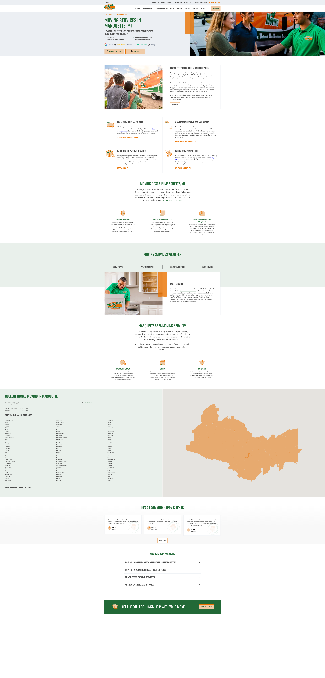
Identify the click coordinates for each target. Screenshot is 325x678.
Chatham (7, 448)
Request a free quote (115, 51)
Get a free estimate (206, 607)
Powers (109, 430)
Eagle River (8, 467)
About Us (188, 2)
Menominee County (62, 465)
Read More (162, 540)
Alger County (9, 420)
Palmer (109, 422)
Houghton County (61, 437)
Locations (179, 2)
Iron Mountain (60, 441)
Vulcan (109, 469)
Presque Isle (110, 432)
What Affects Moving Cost (162, 219)
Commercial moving (177, 267)
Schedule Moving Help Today (127, 137)
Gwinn (58, 428)
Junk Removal (148, 8)
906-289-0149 (215, 2)
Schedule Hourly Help (183, 168)
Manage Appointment (201, 2)
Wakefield (110, 471)
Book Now (216, 8)
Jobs (154, 2)
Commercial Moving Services (185, 141)
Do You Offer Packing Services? (140, 577)
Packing (162, 368)
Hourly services (207, 267)
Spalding (109, 461)
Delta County (9, 459)
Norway (58, 480)
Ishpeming (59, 446)
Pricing (187, 8)
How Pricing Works (123, 219)
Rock (108, 445)
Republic (109, 443)
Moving (137, 8)
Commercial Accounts (166, 2)
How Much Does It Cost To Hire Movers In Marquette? (150, 562)
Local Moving (118, 267)
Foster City (8, 474)
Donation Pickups (161, 8)
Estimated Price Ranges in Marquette (202, 220)
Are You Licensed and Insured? (139, 584)
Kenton (58, 448)
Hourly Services (176, 8)
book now (175, 104)
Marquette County (61, 461)
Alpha (6, 422)
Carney (7, 439)
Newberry (59, 476)
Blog (203, 8)
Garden (7, 478)
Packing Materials (123, 368)
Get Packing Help (123, 168)
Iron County (59, 439)
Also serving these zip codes (18, 487)
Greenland (59, 424)
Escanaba (7, 471)
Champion (8, 443)
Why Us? (195, 8)
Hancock (58, 430)
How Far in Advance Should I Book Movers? (145, 570)
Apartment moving (147, 267)
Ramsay (109, 439)
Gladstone (59, 420)
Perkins (109, 426)
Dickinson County (10, 461)
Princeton (110, 433)
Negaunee (59, 474)
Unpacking (202, 368)
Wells (108, 476)
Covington (8, 454)
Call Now (136, 51)
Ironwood (59, 445)
